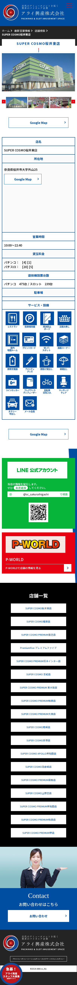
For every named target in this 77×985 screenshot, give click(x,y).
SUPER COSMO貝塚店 (38, 740)
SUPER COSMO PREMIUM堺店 (38, 833)
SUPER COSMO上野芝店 (38, 793)
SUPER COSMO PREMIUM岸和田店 (38, 806)
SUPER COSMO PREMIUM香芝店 (38, 634)
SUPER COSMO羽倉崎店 (38, 766)
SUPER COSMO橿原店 (38, 621)
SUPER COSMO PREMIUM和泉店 (38, 819)
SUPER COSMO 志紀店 (38, 674)
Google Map (38, 122)
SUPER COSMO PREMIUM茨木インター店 (38, 661)
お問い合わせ (38, 916)
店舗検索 (40, 31)
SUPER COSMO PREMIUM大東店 (38, 714)
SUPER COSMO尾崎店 (38, 727)
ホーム (6, 31)
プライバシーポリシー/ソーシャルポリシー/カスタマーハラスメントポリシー (38, 959)
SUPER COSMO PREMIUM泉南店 (38, 780)
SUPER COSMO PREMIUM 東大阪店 (38, 687)
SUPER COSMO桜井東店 (38, 608)
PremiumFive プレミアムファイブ (38, 648)
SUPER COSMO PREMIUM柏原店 (38, 700)
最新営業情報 (22, 31)
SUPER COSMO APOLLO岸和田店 (38, 753)
